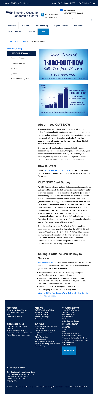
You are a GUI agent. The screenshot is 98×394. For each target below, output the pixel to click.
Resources (12, 308)
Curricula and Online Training (17, 310)
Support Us (66, 344)
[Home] (23, 14)
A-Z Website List (81, 387)
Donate (69, 350)
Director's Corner (68, 342)
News (64, 331)
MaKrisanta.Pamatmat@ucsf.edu (58, 170)
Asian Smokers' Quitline (20, 78)
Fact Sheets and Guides (15, 312)
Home (10, 41)
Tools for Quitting (20, 41)
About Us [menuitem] (31, 31)
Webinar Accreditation (42, 314)
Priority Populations (41, 337)
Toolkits (9, 314)
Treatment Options (18, 58)
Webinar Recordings (42, 317)
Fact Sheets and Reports (43, 333)
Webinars (39, 308)
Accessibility (47, 387)
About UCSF (57, 3)
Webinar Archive (40, 319)
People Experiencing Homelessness (47, 344)
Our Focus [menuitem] (78, 25)
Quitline (13, 73)
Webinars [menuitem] (25, 25)
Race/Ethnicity (40, 346)
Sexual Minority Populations (44, 341)
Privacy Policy (58, 387)
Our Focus (39, 324)
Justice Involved (40, 339)
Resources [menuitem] (12, 25)
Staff (64, 329)
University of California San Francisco (16, 3)
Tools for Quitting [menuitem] (41, 25)
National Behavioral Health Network (19, 335)
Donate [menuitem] (43, 31)
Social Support (16, 68)
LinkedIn (11, 368)
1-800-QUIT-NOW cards (20, 53)
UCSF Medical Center (86, 3)
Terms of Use (69, 387)
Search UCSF (69, 3)
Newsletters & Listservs (70, 334)
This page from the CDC (48, 263)
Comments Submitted (14, 317)
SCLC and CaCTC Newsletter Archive (75, 340)
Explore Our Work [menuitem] (61, 25)
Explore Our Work (15, 324)
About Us (66, 327)
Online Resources (18, 63)
